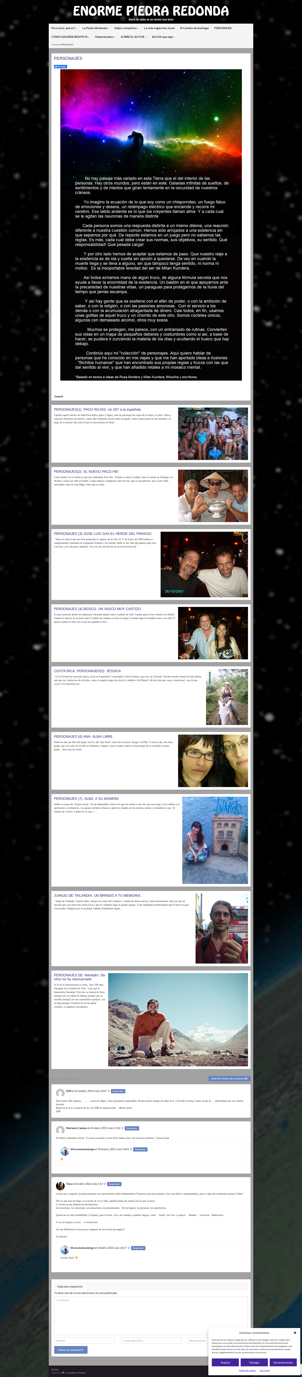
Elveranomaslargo (82, 1149)
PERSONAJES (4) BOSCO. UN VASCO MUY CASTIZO (97, 609)
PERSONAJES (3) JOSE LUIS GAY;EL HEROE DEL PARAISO (103, 534)
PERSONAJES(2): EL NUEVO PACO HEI (86, 471)
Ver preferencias (283, 1362)
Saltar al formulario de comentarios (228, 1078)
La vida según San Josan (159, 28)
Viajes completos (125, 28)
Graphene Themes (77, 1372)
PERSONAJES (223, 28)
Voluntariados (104, 36)
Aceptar (225, 1362)
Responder (118, 1091)
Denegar (254, 1362)
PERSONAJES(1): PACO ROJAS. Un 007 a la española (97, 409)
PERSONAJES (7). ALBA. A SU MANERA (86, 799)
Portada (55, 44)
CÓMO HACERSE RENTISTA (69, 36)
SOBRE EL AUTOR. (133, 36)
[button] (295, 1332)
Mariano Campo (76, 1128)
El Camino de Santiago (194, 28)
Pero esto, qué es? (63, 28)
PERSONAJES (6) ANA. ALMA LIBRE (83, 736)
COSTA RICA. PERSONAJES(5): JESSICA (87, 671)
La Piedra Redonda (94, 28)
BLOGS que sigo (163, 36)
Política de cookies (247, 1370)
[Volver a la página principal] (151, 12)
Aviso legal (265, 1370)
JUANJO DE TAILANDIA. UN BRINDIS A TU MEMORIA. (97, 895)
